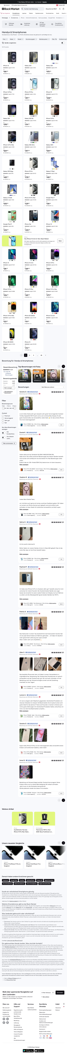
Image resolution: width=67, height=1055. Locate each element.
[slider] (3, 408)
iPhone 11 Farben (12, 978)
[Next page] (45, 355)
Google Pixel (51, 18)
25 (41, 355)
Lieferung (16, 1023)
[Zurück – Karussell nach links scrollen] (59, 366)
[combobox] (5, 39)
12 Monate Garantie (44, 1016)
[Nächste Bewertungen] (63, 800)
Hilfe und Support (18, 1029)
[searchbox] (34, 9)
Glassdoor (58, 1007)
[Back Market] (10, 9)
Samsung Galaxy (42, 18)
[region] (41, 376)
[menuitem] (16, 13)
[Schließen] (65, 2)
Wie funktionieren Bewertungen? (8, 392)
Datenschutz (42, 1019)
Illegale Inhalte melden (45, 1031)
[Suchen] (22, 9)
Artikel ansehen (44, 424)
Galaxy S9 (18, 907)
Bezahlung (16, 1020)
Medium (57, 1010)
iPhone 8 (52, 906)
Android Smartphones (31, 18)
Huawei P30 (29, 907)
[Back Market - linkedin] (7, 1019)
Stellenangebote (7, 1010)
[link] (60, 241)
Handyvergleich (13, 901)
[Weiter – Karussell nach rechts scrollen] (63, 366)
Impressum (42, 1029)
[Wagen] (63, 9)
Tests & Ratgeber (18, 1031)
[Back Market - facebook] (4, 1022)
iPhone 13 (8, 907)
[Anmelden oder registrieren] (59, 9)
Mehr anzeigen (24, 464)
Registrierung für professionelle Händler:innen (18, 1012)
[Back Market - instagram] (4, 1019)
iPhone (22, 18)
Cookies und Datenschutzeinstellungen (46, 1021)
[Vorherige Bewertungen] (59, 800)
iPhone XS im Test (11, 980)
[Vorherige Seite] (21, 355)
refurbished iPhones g (15, 959)
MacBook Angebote (10, 947)
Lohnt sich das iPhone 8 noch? (15, 940)
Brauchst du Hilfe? (51, 9)
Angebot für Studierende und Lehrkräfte (6, 1014)
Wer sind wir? (6, 1007)
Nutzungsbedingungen (45, 1010)
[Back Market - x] (7, 1022)
